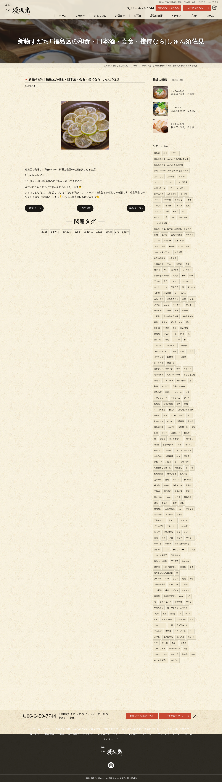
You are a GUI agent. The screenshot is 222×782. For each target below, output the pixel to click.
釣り (182, 334)
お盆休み (158, 456)
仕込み (172, 410)
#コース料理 (122, 232)
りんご (166, 305)
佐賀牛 (179, 538)
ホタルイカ (186, 281)
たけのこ (178, 200)
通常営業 (178, 602)
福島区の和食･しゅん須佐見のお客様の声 (171, 171)
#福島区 (67, 232)
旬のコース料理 (173, 375)
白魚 (175, 328)
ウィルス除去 (183, 246)
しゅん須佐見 (182, 182)
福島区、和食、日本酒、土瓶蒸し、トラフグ (172, 229)
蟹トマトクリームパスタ (177, 608)
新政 (156, 235)
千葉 (175, 334)
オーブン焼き (167, 619)
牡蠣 (191, 276)
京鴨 (188, 206)
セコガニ (169, 206)
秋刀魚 (157, 485)
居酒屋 (157, 381)
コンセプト (171, 194)
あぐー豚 (158, 480)
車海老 (164, 322)
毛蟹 (164, 614)
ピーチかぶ (158, 363)
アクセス (169, 182)
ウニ (184, 211)
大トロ (157, 241)
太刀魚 (175, 276)
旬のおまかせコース (162, 468)
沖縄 (167, 480)
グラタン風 (181, 619)
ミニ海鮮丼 (186, 270)
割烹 (165, 415)
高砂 (165, 270)
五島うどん (158, 299)
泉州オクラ (181, 381)
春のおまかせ (165, 602)
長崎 (156, 538)
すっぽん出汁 (170, 345)
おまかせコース (160, 287)
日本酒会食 (175, 555)
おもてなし (158, 176)
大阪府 (168, 450)
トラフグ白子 (159, 246)
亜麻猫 (164, 235)
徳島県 (168, 631)
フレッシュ (171, 526)
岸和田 (188, 602)
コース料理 (181, 357)
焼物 (193, 427)
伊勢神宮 (158, 392)
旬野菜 (157, 316)
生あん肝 (184, 526)
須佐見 (177, 497)
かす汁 (187, 532)
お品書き (171, 176)
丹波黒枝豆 (170, 509)
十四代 (190, 421)
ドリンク (182, 176)
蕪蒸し (188, 491)
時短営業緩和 (187, 316)
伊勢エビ (158, 462)
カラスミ (158, 211)
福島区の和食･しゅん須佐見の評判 (168, 165)
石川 (180, 509)
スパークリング (160, 654)
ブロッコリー (159, 625)
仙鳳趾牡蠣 (158, 474)
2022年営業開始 (170, 567)
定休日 (157, 270)
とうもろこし (180, 631)
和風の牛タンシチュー (163, 264)
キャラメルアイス (161, 351)
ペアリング (158, 357)
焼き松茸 (158, 497)
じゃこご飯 (173, 584)
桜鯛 (156, 386)
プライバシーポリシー (178, 188)
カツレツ (176, 480)
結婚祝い (158, 509)
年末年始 (186, 561)
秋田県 (183, 567)
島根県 (157, 596)
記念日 (190, 351)
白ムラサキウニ (175, 439)
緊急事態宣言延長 (161, 276)
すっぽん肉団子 (160, 555)
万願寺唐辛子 (159, 584)
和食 (165, 153)
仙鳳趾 (157, 404)
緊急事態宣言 (168, 445)
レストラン (168, 381)
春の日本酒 (158, 375)
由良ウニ (158, 450)
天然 (163, 538)
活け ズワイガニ (182, 462)
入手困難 (180, 421)
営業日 (157, 567)
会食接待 (171, 427)
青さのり (158, 340)
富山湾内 (184, 328)
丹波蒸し (178, 468)
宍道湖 (166, 328)
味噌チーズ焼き (171, 590)
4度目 (156, 445)
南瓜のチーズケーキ (173, 392)
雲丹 (165, 281)
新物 (156, 433)
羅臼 (182, 503)
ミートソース (159, 649)
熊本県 (185, 654)
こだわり (175, 153)
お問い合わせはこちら (168, 8)
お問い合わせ (159, 188)
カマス (179, 206)
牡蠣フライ (171, 474)
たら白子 (184, 474)
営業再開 (169, 456)
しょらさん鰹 (189, 375)
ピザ (156, 619)
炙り (189, 415)
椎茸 (184, 276)
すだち (164, 433)
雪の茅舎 (175, 270)
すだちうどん (180, 293)
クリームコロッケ (161, 579)
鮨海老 (179, 514)
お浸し (157, 637)
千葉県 (168, 544)
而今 (178, 532)
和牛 (178, 369)
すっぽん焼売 (159, 410)
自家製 (184, 643)
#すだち (55, 232)
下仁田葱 (174, 561)
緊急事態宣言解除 (171, 316)
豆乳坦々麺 (183, 427)
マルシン (189, 538)
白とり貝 (174, 654)
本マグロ (189, 235)
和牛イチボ (158, 421)
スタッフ (158, 182)
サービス (184, 194)
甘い (191, 631)
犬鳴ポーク (175, 433)
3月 (189, 596)
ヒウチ (175, 579)
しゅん (168, 497)
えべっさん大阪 (160, 223)
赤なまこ (158, 217)
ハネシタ (187, 369)
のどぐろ (189, 509)
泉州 (176, 310)
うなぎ (166, 334)
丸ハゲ (157, 532)
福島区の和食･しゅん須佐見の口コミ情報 (171, 159)
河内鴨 (166, 485)
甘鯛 (186, 404)
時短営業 (178, 252)
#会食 (99, 232)
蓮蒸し (157, 415)
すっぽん (158, 345)
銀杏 (193, 654)
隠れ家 (187, 456)
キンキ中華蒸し (160, 660)
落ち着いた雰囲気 (185, 410)
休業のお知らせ (179, 386)
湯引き (173, 614)
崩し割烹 (165, 386)
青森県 (157, 550)
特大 (178, 456)
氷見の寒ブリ (159, 258)
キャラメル (175, 398)
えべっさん (183, 217)
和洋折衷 (167, 293)
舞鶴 (167, 211)
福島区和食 (158, 427)
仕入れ (170, 421)
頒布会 (165, 643)
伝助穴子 (174, 287)
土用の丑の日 (174, 649)
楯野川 (179, 264)
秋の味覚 (187, 480)
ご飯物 (185, 584)
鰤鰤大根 (187, 497)
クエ (171, 538)
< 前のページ (34, 208)
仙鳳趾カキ (177, 485)
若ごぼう (191, 287)
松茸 (179, 445)
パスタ (188, 614)
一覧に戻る (85, 208)
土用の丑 (180, 637)
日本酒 (188, 200)
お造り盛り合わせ (182, 544)
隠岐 (188, 322)
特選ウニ (171, 363)
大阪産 (157, 293)
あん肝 (176, 211)
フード (157, 200)
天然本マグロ (159, 520)
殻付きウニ (190, 439)
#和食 (78, 232)
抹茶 (187, 392)
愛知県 (157, 334)
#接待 (109, 232)
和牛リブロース (179, 550)
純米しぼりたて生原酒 (163, 573)
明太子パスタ (176, 322)
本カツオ (184, 520)
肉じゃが (186, 590)
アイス (187, 398)
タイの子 (165, 503)
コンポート (177, 305)
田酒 (186, 649)
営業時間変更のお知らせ (174, 596)
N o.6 (156, 643)
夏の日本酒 (168, 637)
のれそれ (175, 281)
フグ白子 (176, 340)
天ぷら (157, 281)
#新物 (45, 232)
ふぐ (173, 217)
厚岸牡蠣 (158, 310)
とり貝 (168, 310)
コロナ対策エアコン (162, 252)
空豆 (191, 619)
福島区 (157, 153)
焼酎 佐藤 (179, 241)
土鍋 (171, 625)
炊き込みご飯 (182, 625)
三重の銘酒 (168, 532)
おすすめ (167, 200)
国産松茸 (178, 491)
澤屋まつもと (172, 299)
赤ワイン (189, 305)
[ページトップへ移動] (196, 716)
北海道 (188, 485)
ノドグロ (169, 514)
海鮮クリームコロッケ (163, 369)
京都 (184, 299)
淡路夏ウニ (189, 445)
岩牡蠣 (157, 328)
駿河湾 (170, 357)
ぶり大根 (173, 258)
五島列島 (184, 345)
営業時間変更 (176, 235)
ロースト (158, 544)
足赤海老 (158, 514)
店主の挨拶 (158, 194)
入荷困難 (167, 241)
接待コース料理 (160, 561)
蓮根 (184, 579)
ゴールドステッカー (183, 450)
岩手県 (163, 439)
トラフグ (158, 206)
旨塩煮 (187, 433)
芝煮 (175, 503)
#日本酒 (88, 232)
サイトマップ (111, 739)
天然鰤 (157, 491)
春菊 (167, 340)
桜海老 (172, 246)
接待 (174, 351)
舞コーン (191, 637)
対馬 (156, 503)
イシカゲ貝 (158, 526)
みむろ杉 (174, 660)
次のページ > (136, 208)
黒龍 (187, 264)
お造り (168, 462)
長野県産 (167, 491)
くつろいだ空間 (177, 415)
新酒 (191, 567)
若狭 (178, 404)
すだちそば (158, 608)
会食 (182, 351)
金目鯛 (185, 310)
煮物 (191, 579)
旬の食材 (158, 631)
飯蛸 (156, 322)
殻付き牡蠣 (168, 404)
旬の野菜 (158, 590)
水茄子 (174, 643)
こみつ (166, 550)
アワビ (157, 305)
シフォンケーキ (160, 398)
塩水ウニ (173, 520)
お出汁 (192, 550)
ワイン (192, 299)
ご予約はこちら (195, 8)
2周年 (156, 614)
